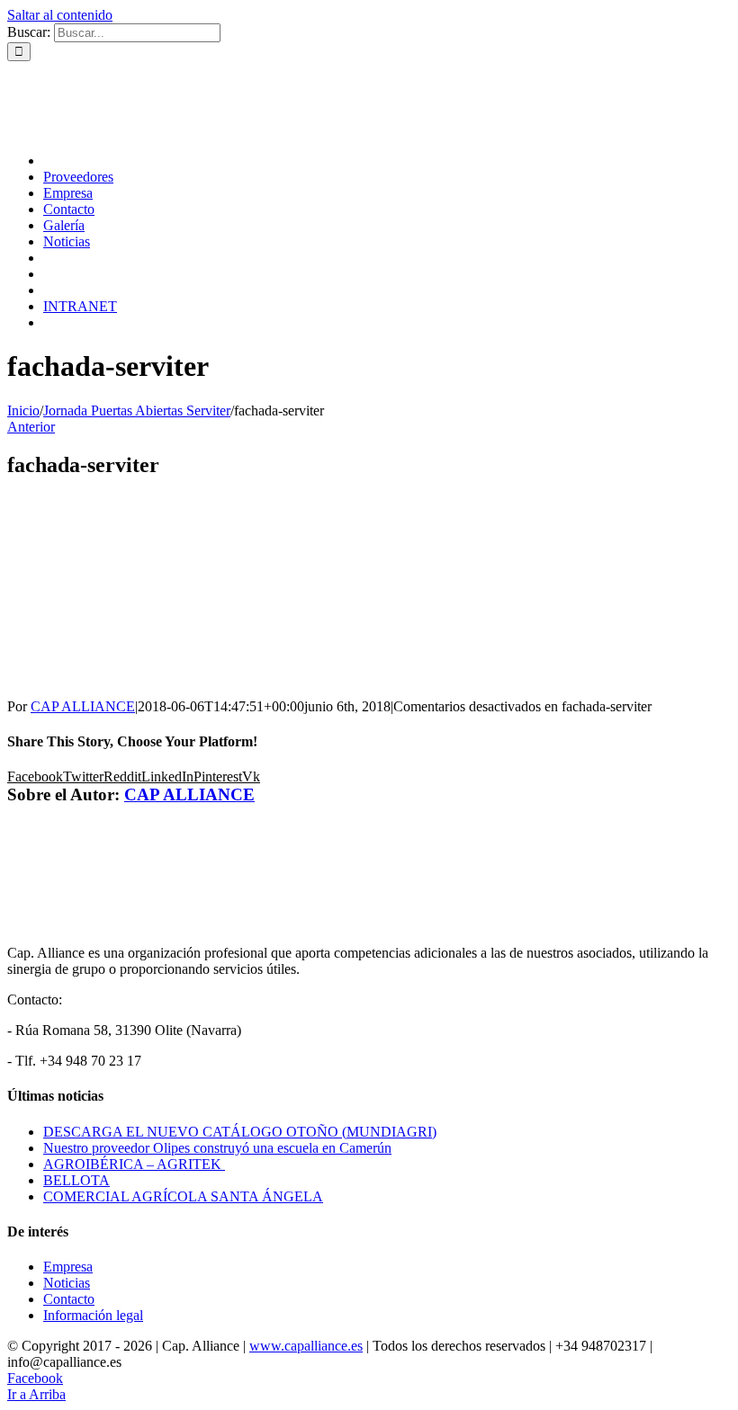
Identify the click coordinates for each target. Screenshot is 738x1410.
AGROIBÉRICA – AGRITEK (134, 1164)
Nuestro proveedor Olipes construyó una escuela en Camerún (217, 1148)
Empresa (68, 1266)
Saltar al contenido (59, 14)
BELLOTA (76, 1180)
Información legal (93, 1315)
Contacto (68, 1299)
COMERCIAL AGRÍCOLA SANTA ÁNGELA (183, 1196)
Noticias (66, 1282)
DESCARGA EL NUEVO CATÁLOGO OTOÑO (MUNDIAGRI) (239, 1131)
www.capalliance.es (306, 1345)
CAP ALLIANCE (83, 706)
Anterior (31, 426)
